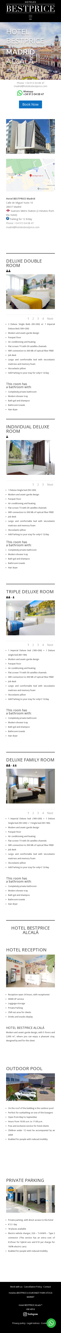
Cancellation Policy (33, 1286)
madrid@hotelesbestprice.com (30, 86)
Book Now (30, 104)
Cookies (45, 1323)
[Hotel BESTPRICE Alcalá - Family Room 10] (30, 802)
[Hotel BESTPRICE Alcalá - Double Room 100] (30, 308)
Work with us (16, 1286)
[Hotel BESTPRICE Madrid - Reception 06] (30, 986)
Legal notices (33, 1323)
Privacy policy (18, 1323)
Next (50, 318)
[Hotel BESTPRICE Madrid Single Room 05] (30, 474)
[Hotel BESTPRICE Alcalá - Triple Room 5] (30, 634)
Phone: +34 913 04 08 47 (30, 83)
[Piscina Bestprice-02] (30, 1100)
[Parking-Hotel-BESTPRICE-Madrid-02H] (30, 1211)
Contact (47, 1286)
